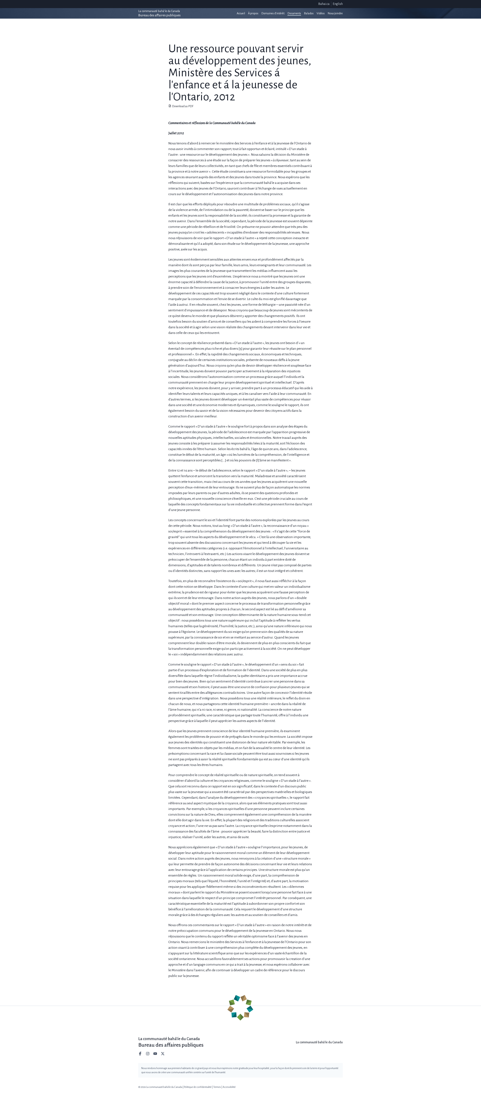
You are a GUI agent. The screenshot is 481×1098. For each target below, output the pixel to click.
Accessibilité (229, 1087)
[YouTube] (155, 1054)
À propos (253, 13)
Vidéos (321, 13)
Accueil (241, 13)
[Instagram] (148, 1054)
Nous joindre (335, 13)
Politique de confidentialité (198, 1087)
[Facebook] (140, 1054)
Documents (294, 13)
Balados (309, 13)
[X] (163, 1054)
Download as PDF (182, 106)
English (338, 4)
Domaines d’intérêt (272, 13)
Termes (217, 1087)
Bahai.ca (324, 4)
